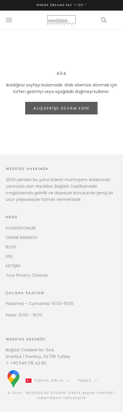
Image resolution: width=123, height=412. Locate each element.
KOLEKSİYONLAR (21, 228)
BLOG (11, 247)
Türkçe (85, 380)
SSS (9, 256)
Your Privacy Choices (27, 275)
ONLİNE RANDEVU (21, 237)
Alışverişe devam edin (61, 108)
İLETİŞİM (13, 266)
